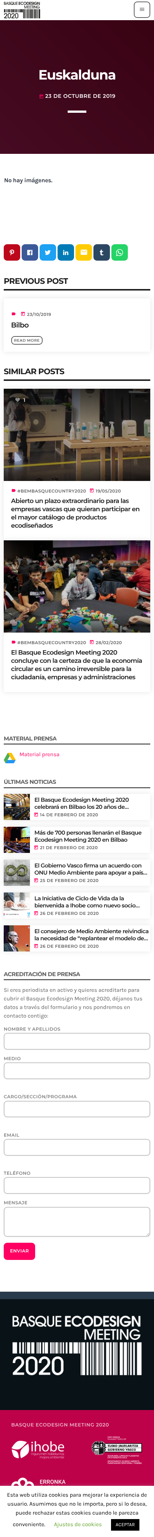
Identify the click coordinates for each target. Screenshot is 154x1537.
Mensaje (16, 1203)
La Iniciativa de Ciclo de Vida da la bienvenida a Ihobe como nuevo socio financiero (85, 902)
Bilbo (20, 325)
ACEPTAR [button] (125, 1525)
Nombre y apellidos (32, 1029)
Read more (27, 340)
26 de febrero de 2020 (69, 913)
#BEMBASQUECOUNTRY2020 (52, 491)
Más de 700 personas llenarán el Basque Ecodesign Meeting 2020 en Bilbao (87, 836)
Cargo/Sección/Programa (40, 1097)
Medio (12, 1059)
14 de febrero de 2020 (69, 814)
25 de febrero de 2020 (69, 880)
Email (11, 1135)
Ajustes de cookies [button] (78, 1524)
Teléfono (17, 1173)
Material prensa (39, 754)
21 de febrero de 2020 (69, 847)
